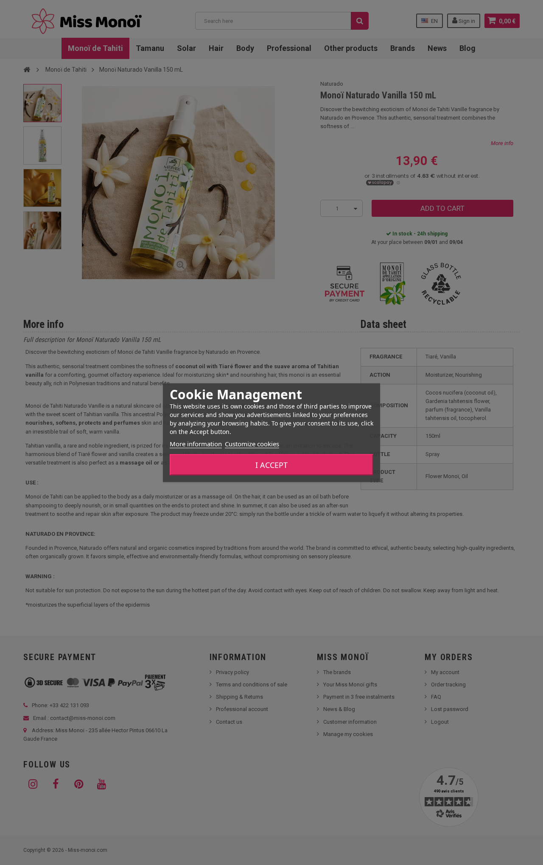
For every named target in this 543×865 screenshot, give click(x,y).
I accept (271, 464)
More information (196, 443)
